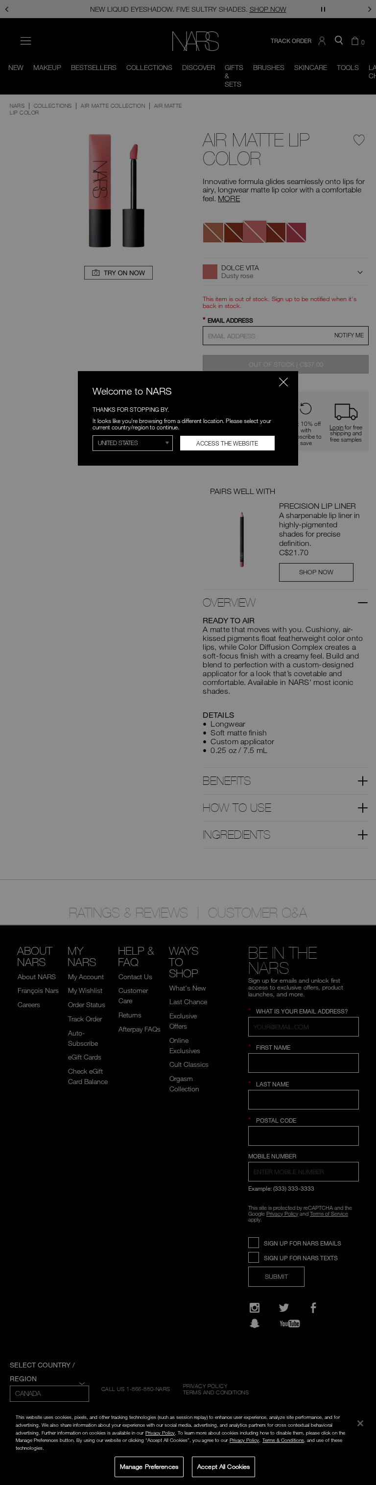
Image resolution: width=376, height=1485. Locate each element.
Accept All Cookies (223, 1466)
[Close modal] (283, 382)
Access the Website (227, 443)
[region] (188, 1446)
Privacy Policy (160, 1433)
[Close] (360, 1423)
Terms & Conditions (283, 1440)
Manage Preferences (149, 1466)
